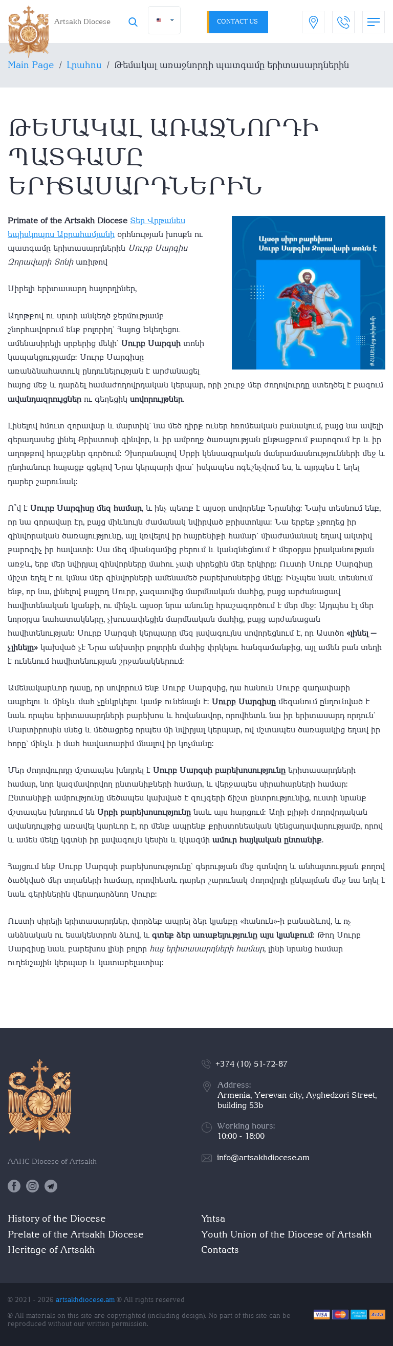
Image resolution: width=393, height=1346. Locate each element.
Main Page (31, 64)
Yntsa (213, 1218)
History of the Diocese (57, 1218)
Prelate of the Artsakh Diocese (76, 1234)
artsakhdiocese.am (85, 1299)
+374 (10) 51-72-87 (251, 1064)
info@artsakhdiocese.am (263, 1157)
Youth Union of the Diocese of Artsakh (286, 1234)
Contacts (220, 1249)
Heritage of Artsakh (51, 1249)
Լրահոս (84, 64)
